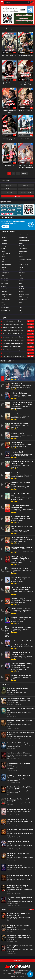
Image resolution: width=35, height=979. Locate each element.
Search (18, 196)
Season (25, 185)
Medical (21, 278)
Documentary (23, 248)
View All (31, 909)
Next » (24, 174)
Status (25, 189)
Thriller (21, 307)
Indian (20, 270)
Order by (25, 192)
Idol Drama (4, 270)
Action (3, 235)
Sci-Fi (3, 297)
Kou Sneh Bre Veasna (17, 473)
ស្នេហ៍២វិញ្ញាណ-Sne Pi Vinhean (19, 568)
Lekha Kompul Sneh (17, 452)
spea (2, 302)
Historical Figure (23, 264)
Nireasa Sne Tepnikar (17, 433)
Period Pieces (5, 289)
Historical (4, 262)
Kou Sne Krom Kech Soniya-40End (21, 675)
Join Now (5, 227)
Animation (4, 240)
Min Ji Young (4, 283)
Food (2, 259)
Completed (22, 246)
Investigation (5, 272)
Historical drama (23, 262)
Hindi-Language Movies (25, 259)
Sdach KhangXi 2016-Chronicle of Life (19, 809)
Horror (21, 267)
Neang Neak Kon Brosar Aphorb (21, 618)
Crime (3, 248)
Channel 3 (21, 243)
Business (4, 243)
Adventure (4, 237)
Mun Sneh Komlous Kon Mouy (20, 517)
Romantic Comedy (6, 294)
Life (20, 275)
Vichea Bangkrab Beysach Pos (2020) (18, 936)
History (3, 267)
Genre (8, 185)
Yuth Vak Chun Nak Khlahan (19, 423)
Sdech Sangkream (16, 442)
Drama (3, 251)
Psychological (5, 291)
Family (21, 254)
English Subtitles (6, 254)
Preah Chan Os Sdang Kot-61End (21, 627)
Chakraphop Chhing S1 (18, 599)
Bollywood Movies (24, 240)
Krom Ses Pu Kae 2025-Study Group (18, 698)
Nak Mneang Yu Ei (16, 383)
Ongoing (21, 286)
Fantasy (21, 256)
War (20, 310)
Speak (20, 302)
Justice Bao (22, 272)
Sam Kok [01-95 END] (17, 374)
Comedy (3, 246)
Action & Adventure (24, 235)
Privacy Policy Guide (17, 960)
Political (21, 289)
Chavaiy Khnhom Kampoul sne (20, 578)
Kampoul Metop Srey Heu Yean (20, 608)
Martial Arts (4, 278)
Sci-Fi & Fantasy (23, 297)
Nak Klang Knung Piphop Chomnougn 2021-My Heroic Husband (20, 559)
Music (20, 283)
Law (2, 275)
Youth (20, 313)
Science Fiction (5, 299)
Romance (21, 291)
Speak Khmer (5, 305)
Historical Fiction (6, 264)
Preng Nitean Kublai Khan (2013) (17, 819)
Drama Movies (23, 251)
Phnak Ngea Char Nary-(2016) (16, 865)
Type (9, 192)
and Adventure (23, 237)
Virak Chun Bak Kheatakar (19, 393)
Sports (21, 305)
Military (21, 280)
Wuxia (3, 313)
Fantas (3, 256)
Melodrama (4, 280)
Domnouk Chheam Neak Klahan (20, 414)
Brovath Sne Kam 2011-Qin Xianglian (18, 743)
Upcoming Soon (5, 310)
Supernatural (5, 307)
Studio (8, 189)
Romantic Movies (24, 294)
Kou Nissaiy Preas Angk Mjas (20, 537)
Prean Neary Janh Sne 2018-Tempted (18, 753)
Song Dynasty (23, 299)
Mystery (3, 286)
